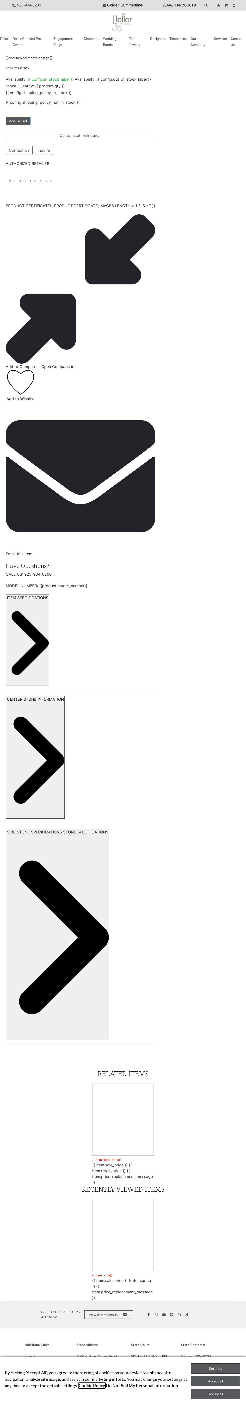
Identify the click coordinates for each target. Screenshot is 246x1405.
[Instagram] (156, 1314)
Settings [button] (215, 1368)
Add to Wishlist (20, 398)
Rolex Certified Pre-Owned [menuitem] (27, 42)
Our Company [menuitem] (198, 42)
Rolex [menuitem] (4, 39)
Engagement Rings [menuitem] (63, 42)
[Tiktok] (187, 1314)
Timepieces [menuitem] (178, 39)
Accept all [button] (215, 1381)
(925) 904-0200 (199, 1356)
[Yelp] (180, 1314)
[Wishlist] (219, 5)
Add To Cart (18, 121)
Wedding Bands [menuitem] (110, 42)
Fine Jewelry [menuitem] (134, 42)
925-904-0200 (38, 574)
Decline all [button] (215, 1394)
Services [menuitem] (220, 39)
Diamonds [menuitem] (91, 39)
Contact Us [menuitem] (236, 42)
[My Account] (234, 5)
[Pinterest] (172, 1314)
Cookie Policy (92, 1385)
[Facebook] (149, 1314)
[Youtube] (164, 1314)
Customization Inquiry (79, 135)
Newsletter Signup (103, 1315)
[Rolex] (216, 22)
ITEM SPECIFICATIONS (27, 597)
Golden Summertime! (125, 5)
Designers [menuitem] (158, 39)
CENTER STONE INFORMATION (35, 699)
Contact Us (19, 150)
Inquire (44, 150)
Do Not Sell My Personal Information (142, 1385)
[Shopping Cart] (226, 5)
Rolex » (30, 1356)
